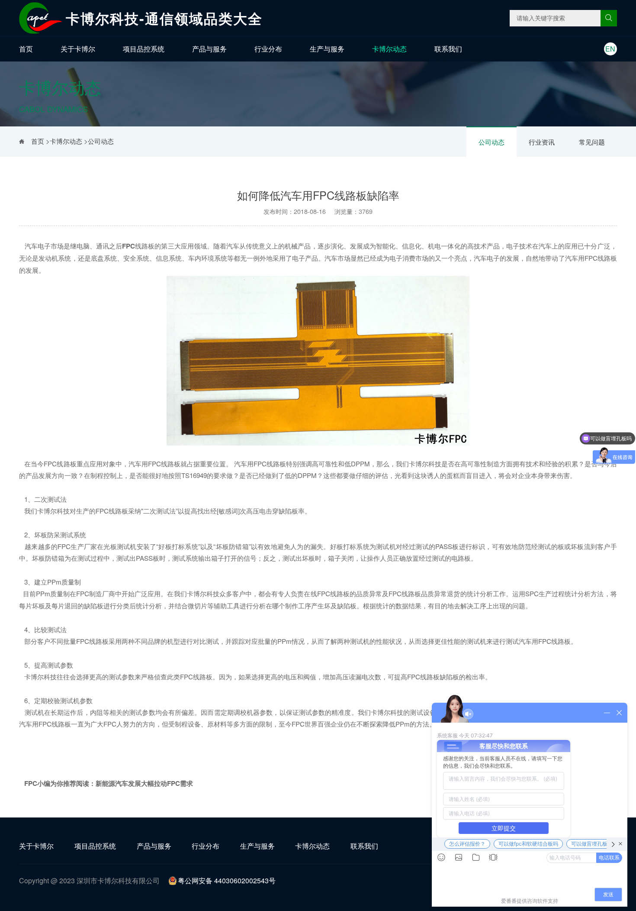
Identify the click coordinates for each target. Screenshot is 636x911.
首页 (26, 49)
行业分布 (268, 49)
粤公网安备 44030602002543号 (227, 880)
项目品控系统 (143, 49)
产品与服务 (209, 49)
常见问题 (592, 141)
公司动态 (491, 141)
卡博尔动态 (389, 49)
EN (610, 49)
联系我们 (448, 49)
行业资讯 (542, 141)
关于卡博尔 (78, 49)
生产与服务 (327, 49)
